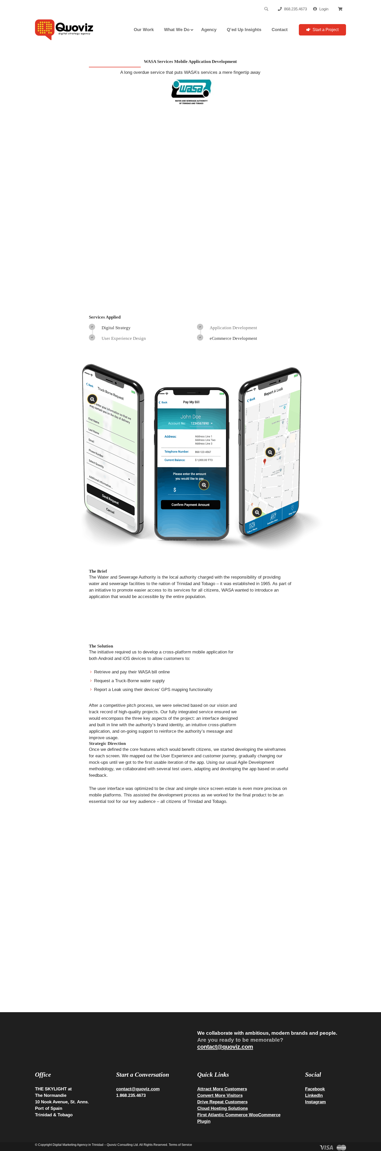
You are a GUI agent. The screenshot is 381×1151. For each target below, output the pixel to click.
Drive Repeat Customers (222, 1101)
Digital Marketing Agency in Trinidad (78, 1144)
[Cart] (340, 9)
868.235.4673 (295, 9)
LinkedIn (314, 1095)
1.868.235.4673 (131, 1095)
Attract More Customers (222, 1088)
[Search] (266, 9)
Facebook (315, 1088)
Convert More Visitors (220, 1095)
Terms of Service (180, 1144)
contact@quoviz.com (225, 1047)
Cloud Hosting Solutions (222, 1108)
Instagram (315, 1101)
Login (323, 9)
